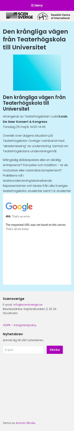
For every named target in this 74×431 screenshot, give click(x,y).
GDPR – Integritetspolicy (19, 325)
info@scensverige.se (28, 305)
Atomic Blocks (25, 423)
